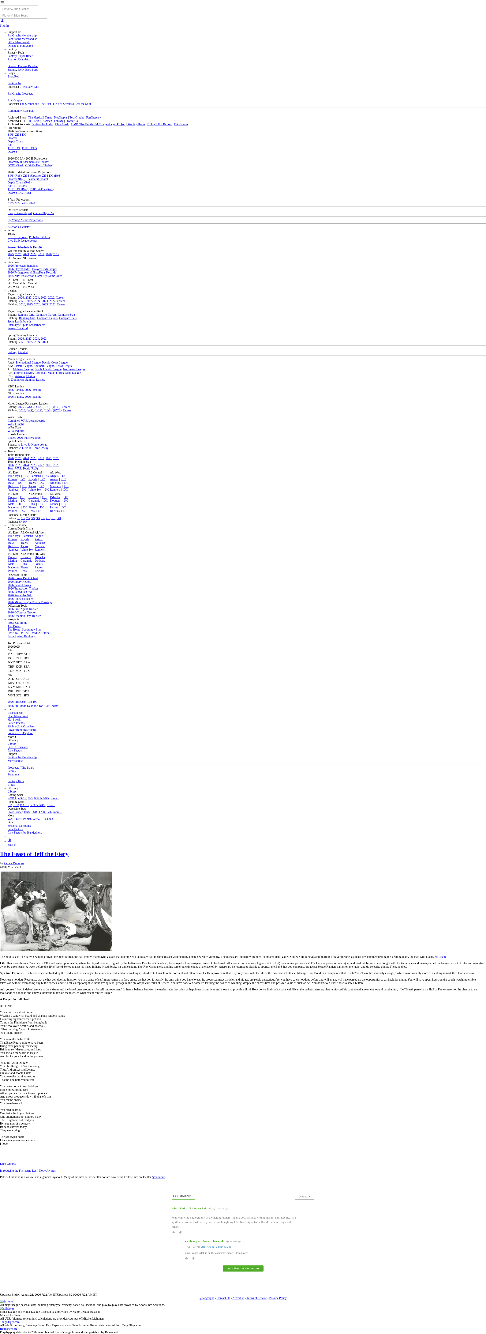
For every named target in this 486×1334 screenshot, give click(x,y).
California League (22, 372)
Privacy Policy (278, 1298)
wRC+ (22, 798)
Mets (11, 504)
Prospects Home (17, 622)
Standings (13, 774)
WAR (11, 818)
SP (20, 521)
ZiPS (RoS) (15, 175)
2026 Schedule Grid (20, 592)
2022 (33, 254)
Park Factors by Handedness (25, 832)
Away (43, 444)
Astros (54, 479)
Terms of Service (256, 1298)
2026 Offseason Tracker (22, 612)
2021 (41, 254)
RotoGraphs (15, 100)
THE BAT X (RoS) (42, 189)
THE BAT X (29, 148)
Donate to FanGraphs (20, 45)
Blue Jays (14, 475)
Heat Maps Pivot (18, 716)
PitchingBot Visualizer (21, 726)
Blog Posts (31, 69)
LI (42, 818)
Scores (12, 771)
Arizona (20, 376)
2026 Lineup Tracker (20, 598)
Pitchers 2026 (32, 437)
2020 (49, 254)
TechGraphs (76, 117)
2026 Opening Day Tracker (24, 615)
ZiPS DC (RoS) (51, 175)
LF (43, 518)
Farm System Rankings (22, 636)
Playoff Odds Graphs (44, 269)
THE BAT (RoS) (18, 189)
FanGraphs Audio (42, 124)
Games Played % (43, 213)
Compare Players (46, 314)
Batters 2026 (15, 437)
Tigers (32, 482)
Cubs (31, 504)
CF (48, 518)
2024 (18, 254)
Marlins (12, 500)
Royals (32, 479)
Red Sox (13, 486)
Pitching (23, 352)
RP (25, 521)
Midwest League (23, 369)
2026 (21, 297)
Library (12, 743)
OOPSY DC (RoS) (19, 192)
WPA (35, 818)
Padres (54, 507)
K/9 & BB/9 (37, 805)
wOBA (12, 798)
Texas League (64, 365)
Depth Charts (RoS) (20, 182)
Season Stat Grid (18, 328)
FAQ (21, 69)
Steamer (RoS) (16, 179)
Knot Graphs (8, 1163)
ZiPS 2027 (14, 203)
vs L (20, 444)
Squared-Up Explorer (20, 733)
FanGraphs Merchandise (22, 38)
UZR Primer (15, 812)
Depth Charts (16, 141)
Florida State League (68, 372)
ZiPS (11, 134)
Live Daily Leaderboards (23, 240)
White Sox (34, 489)
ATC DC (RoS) (17, 185)
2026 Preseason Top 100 (22, 701)
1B (23, 518)
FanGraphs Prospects (20, 93)
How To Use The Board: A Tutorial (29, 633)
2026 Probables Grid (20, 595)
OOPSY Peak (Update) (39, 165)
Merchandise (15, 760)
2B (28, 518)
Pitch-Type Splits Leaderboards (26, 324)
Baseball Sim (15, 712)
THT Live (33, 120)
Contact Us (223, 1298)
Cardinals (34, 500)
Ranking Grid (26, 314)
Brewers (33, 497)
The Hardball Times (40, 117)
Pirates (32, 507)
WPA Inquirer (16, 430)
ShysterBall (72, 120)
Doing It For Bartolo (159, 124)
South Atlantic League (48, 369)
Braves (12, 497)
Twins (32, 486)
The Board (14, 626)
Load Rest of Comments (243, 1268)
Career (60, 297)
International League (28, 362)
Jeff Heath (439, 956)
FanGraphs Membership (22, 35)
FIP (10, 805)
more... (55, 798)
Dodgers (55, 500)
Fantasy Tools (16, 781)
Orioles (12, 479)
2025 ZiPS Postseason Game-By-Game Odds (35, 275)
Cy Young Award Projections (25, 220)
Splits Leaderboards (19, 321)
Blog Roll (13, 76)
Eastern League (23, 365)
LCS (37, 407)
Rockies (55, 510)
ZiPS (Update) (32, 175)
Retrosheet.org (8, 1328)
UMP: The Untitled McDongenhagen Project (98, 124)
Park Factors (15, 750)
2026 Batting (15, 389)
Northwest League (74, 369)
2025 (11, 254)
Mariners (55, 486)
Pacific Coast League (55, 362)
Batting (12, 352)
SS (33, 518)
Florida (30, 376)
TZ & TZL (45, 812)
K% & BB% (41, 798)
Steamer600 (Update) (36, 162)
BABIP (24, 805)
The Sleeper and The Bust (35, 103)
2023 (26, 254)
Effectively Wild (29, 86)
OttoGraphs (181, 124)
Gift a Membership (19, 42)
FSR (34, 812)
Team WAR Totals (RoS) (23, 468)
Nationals (14, 507)
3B (38, 518)
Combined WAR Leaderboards (26, 420)
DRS (27, 812)
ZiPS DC (20, 134)
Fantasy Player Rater (20, 56)
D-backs (55, 497)
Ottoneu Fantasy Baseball (23, 66)
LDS (46, 407)
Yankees (13, 489)
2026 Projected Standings (23, 265)
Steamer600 (15, 162)
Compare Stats (66, 314)
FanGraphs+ (93, 117)
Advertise (238, 1298)
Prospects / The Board (21, 767)
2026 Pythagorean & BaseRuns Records (32, 272)
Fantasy (58, 120)
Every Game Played (20, 213)
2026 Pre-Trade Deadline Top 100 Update (33, 705)
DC (25, 475)
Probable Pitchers (39, 237)
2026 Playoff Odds (19, 269)
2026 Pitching (33, 389)
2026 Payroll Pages (19, 585)
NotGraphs (60, 117)
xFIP (16, 805)
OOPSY (13, 151)
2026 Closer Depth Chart (23, 578)
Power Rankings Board (22, 729)
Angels (54, 475)
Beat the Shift (83, 103)
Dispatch (46, 120)
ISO (30, 798)
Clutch (49, 818)
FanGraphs (14, 83)
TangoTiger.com (10, 1322)
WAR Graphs (16, 424)
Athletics (55, 482)
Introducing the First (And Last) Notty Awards (28, 1170)
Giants (54, 504)
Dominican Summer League (28, 379)
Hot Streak (14, 719)
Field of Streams (63, 103)
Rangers (55, 489)
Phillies (12, 510)
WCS (56, 407)
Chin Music (62, 124)
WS (28, 407)
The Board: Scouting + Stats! (25, 629)
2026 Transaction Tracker (23, 588)
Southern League (44, 365)
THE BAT (14, 148)
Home (35, 444)
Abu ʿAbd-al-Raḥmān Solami (216, 1246)
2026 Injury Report (19, 581)
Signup (12, 69)
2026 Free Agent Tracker (23, 609)
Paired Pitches (16, 723)
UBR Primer (23, 818)
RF (53, 518)
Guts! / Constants (18, 747)
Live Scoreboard (18, 237)
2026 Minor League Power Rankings (30, 602)
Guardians (34, 475)
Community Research (21, 110)
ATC (10, 144)
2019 (56, 254)
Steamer (12, 138)
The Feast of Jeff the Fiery (34, 853)
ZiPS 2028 (28, 203)
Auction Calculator (19, 59)
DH (59, 518)
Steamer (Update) (37, 179)
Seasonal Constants (19, 825)
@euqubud (158, 1177)
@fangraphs (207, 1298)
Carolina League (44, 372)
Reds (31, 510)
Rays (11, 482)
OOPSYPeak (16, 165)
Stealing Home (136, 124)
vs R (27, 444)
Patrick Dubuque (14, 863)
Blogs (11, 784)
